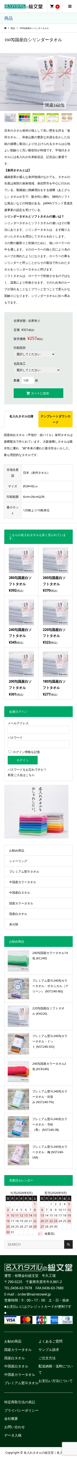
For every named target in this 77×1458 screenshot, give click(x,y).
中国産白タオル (19, 892)
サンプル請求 (48, 1349)
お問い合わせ (14, 1427)
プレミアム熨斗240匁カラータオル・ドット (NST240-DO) (49, 1041)
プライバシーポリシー (21, 1410)
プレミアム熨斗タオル (24, 871)
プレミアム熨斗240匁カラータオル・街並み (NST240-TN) (49, 1096)
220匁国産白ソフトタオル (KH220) (48, 1011)
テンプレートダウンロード (56, 419)
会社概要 (11, 1418)
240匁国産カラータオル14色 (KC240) (50, 955)
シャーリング (18, 861)
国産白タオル (18, 914)
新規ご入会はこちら (21, 775)
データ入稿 (12, 1435)
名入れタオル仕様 (21, 416)
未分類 (13, 924)
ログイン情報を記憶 (26, 752)
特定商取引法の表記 (19, 1402)
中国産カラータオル (22, 882)
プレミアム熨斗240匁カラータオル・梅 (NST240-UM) (49, 1152)
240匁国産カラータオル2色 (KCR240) (49, 1066)
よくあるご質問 (50, 1341)
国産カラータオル (21, 903)
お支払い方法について (55, 1380)
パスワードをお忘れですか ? (27, 769)
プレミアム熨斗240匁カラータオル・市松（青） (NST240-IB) (49, 1124)
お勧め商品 (16, 850)
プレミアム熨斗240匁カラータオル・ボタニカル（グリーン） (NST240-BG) (50, 985)
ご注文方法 (47, 1358)
